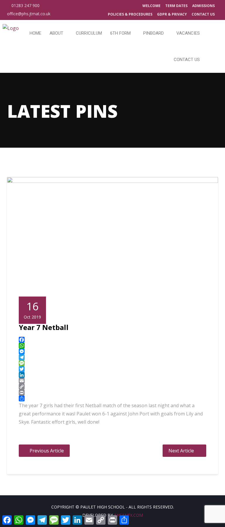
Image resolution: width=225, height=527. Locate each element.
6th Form (121, 33)
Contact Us (203, 14)
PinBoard (154, 33)
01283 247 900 (25, 5)
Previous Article (47, 450)
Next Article (181, 450)
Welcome (151, 5)
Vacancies (188, 33)
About (57, 33)
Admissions (203, 5)
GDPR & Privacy (172, 14)
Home (35, 33)
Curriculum (89, 33)
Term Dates (176, 5)
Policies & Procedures (130, 14)
